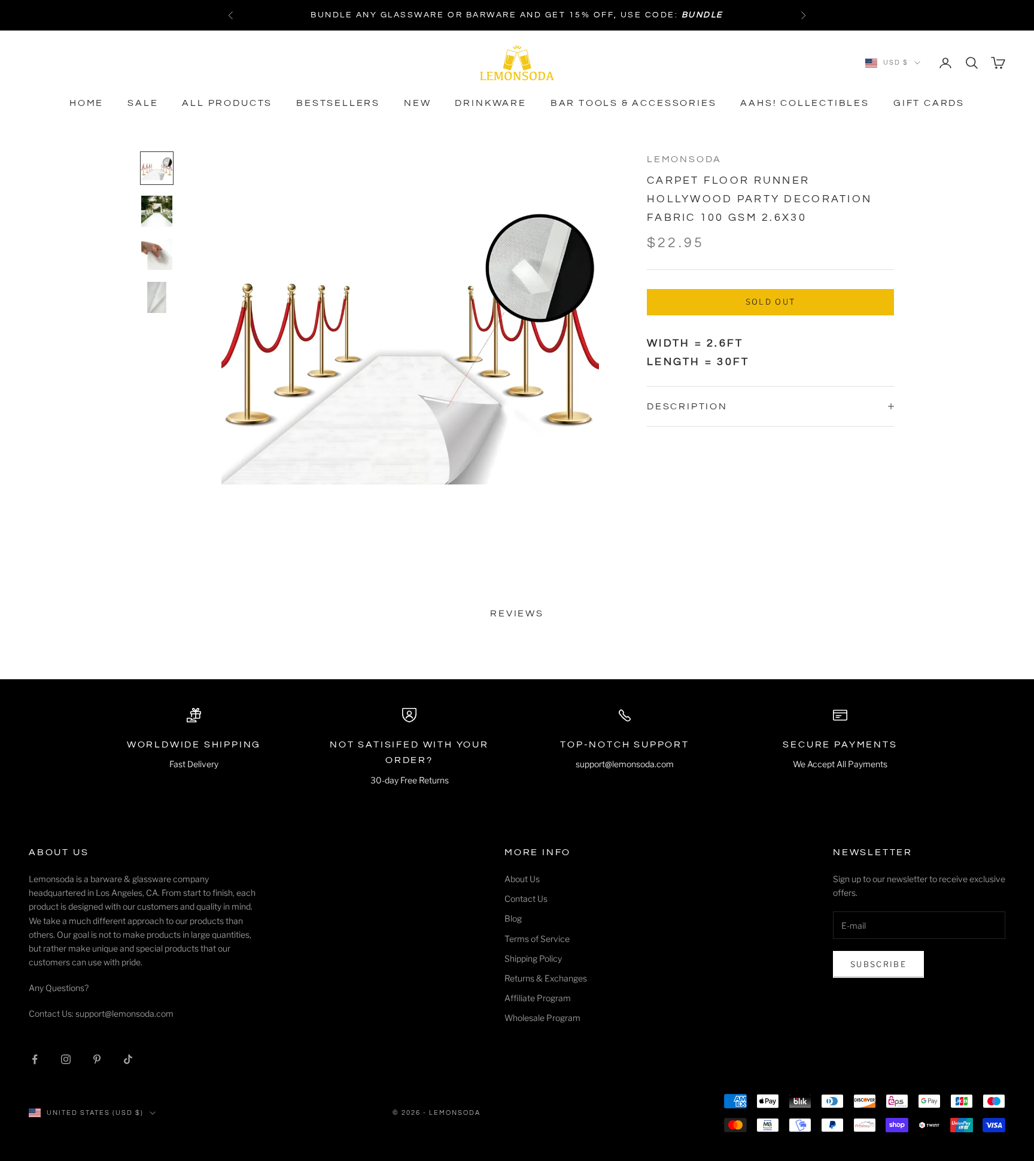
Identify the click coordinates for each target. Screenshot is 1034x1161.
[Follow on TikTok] (128, 1059)
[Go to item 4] (157, 297)
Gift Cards (929, 103)
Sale (142, 103)
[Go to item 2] (157, 211)
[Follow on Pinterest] (97, 1059)
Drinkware (490, 103)
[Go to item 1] (157, 168)
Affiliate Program (537, 998)
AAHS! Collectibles (804, 103)
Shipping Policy (533, 958)
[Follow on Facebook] (35, 1059)
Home (86, 103)
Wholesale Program (542, 1018)
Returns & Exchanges (545, 978)
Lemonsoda (684, 159)
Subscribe (878, 964)
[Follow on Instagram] (66, 1059)
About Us (522, 879)
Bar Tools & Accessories (634, 103)
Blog (513, 918)
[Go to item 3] (157, 254)
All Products (227, 103)
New (417, 103)
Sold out (771, 301)
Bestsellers (338, 103)
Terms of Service (537, 939)
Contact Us (526, 898)
